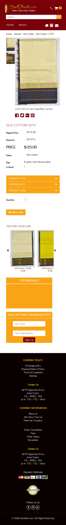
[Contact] (51, 8)
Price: (11, 147)
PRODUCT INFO (17, 178)
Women (17, 34)
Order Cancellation (33, 429)
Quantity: (10, 200)
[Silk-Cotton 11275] (10, 44)
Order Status (33, 436)
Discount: (10, 140)
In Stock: (10, 167)
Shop (22, 24)
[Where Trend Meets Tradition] (21, 8)
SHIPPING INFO (17, 184)
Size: (8, 162)
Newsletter (33, 440)
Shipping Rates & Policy (33, 369)
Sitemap (33, 375)
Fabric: (9, 155)
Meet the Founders (33, 420)
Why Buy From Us (33, 417)
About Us (33, 413)
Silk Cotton (28, 34)
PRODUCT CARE (17, 190)
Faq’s (33, 433)
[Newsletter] (58, 25)
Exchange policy (33, 365)
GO (59, 17)
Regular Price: (12, 133)
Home (10, 24)
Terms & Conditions (33, 372)
